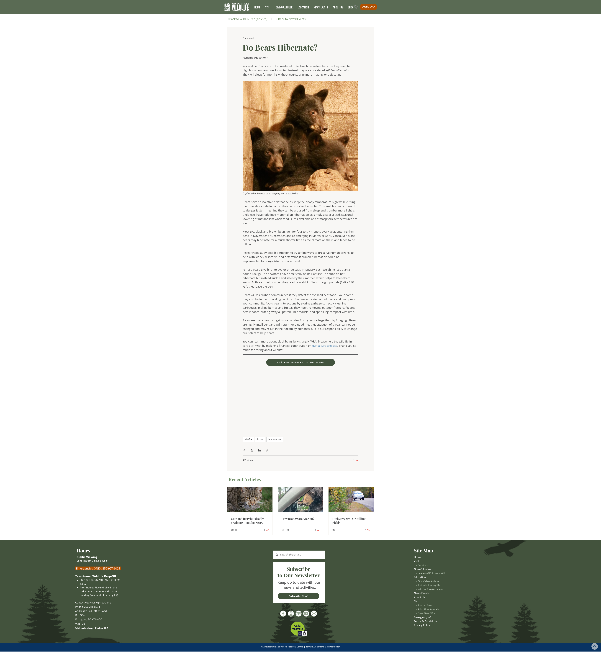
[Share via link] (267, 450)
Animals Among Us (429, 585)
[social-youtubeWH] (306, 614)
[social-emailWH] (314, 614)
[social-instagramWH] (291, 614)
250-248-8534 (92, 606)
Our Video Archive (428, 581)
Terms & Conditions (315, 646)
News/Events (421, 593)
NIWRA (248, 439)
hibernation (274, 439)
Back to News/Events (292, 19)
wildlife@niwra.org (100, 602)
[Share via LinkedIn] (259, 450)
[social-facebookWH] (283, 614)
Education (420, 577)
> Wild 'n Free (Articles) (429, 589)
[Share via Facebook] (244, 450)
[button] (356, 7)
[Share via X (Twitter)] (251, 450)
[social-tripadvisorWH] (298, 614)
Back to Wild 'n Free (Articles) (248, 19)
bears (260, 439)
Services (423, 565)
